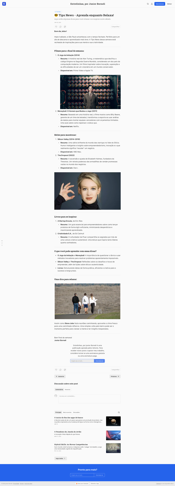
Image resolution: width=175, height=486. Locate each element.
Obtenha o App (95, 483)
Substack (158, 483)
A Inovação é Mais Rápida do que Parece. (67, 434)
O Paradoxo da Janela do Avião (67, 432)
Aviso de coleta (28, 483)
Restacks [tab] (67, 389)
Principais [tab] (58, 412)
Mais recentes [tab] (67, 412)
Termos (22, 483)
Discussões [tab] (76, 412)
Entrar (169, 4)
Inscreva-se (160, 4)
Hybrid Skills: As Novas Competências (71, 444)
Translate (58, 11)
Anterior (61, 376)
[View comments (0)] (60, 26)
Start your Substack (83, 483)
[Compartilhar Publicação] (152, 4)
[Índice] (2, 243)
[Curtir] (56, 26)
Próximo (114, 376)
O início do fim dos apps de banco (68, 417)
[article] (87, 422)
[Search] (148, 4)
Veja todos (59, 458)
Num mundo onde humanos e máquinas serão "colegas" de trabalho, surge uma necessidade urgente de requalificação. (78, 448)
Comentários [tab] (59, 389)
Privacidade (16, 483)
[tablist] (62, 389)
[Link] (51, 50)
